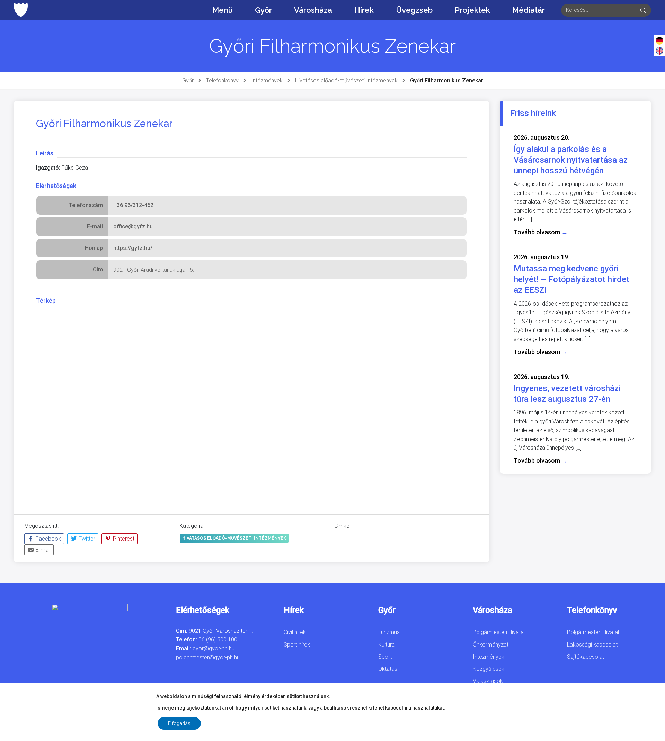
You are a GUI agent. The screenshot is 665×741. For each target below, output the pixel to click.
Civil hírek (295, 632)
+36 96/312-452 (133, 205)
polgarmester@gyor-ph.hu (208, 657)
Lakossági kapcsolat (592, 644)
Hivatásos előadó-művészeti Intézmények (346, 80)
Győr (263, 10)
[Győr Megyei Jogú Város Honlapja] (21, 10)
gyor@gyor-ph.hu (213, 648)
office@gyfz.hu (133, 226)
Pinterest (123, 538)
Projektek (472, 10)
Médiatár (528, 10)
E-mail (42, 549)
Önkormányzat (490, 644)
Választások (488, 681)
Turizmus (389, 632)
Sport (385, 656)
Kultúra (386, 644)
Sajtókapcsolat (585, 656)
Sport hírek (297, 644)
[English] (659, 50)
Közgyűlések (488, 669)
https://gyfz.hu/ (132, 248)
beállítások (336, 708)
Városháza (313, 10)
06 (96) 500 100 (217, 639)
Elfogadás (179, 723)
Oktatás (387, 669)
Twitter (86, 538)
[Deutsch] (659, 40)
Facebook (47, 538)
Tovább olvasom (541, 232)
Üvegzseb (414, 10)
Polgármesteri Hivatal (499, 632)
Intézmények (267, 80)
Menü (222, 10)
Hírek (364, 10)
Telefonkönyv (222, 80)
